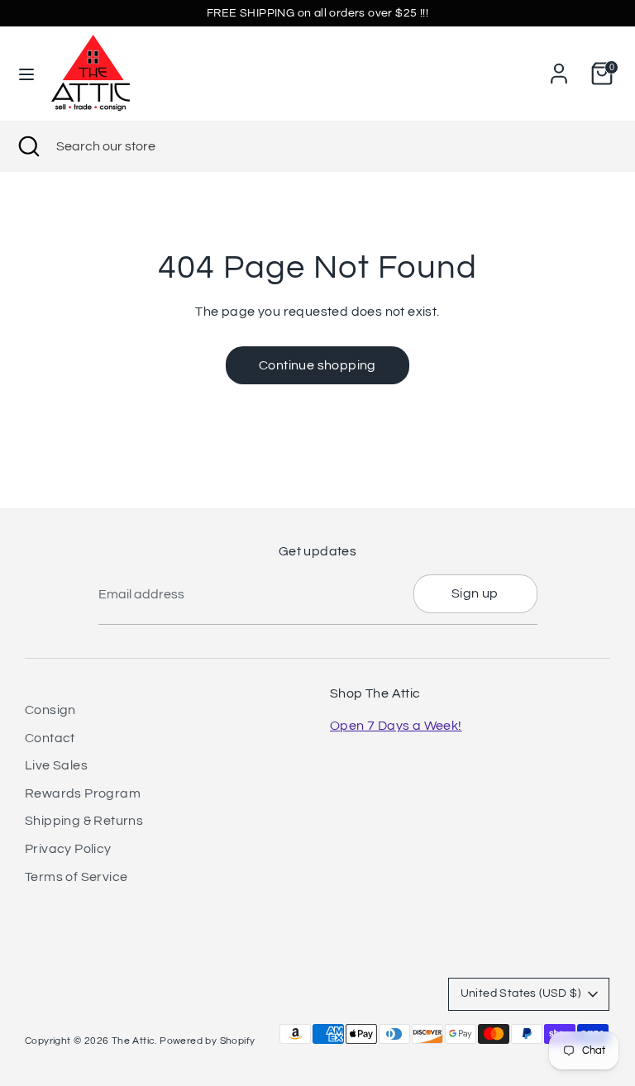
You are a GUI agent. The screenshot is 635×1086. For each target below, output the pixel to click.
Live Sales (56, 765)
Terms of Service (76, 877)
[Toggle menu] (26, 73)
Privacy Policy (68, 848)
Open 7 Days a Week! (396, 725)
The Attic (133, 1041)
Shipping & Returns (84, 820)
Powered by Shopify (207, 1041)
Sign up (475, 593)
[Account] (558, 67)
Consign (50, 710)
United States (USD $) (520, 993)
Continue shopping (317, 365)
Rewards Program (83, 793)
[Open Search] (28, 146)
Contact (50, 738)
